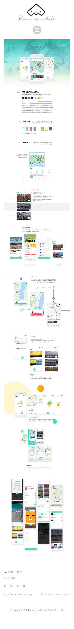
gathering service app (19, 594)
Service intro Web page (54, 594)
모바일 (12, 578)
